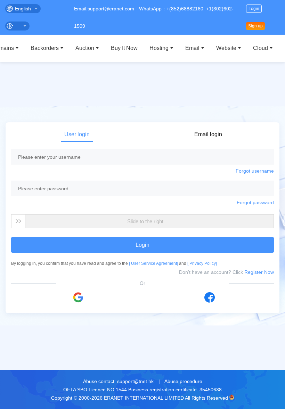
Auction (84, 48)
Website (226, 48)
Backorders (45, 48)
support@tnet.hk (135, 381)
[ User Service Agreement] (154, 263)
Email (192, 48)
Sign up (255, 26)
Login (254, 8)
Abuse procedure (183, 381)
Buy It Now (124, 48)
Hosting (159, 48)
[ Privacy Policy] (202, 263)
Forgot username (255, 171)
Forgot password (255, 202)
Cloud (260, 48)
